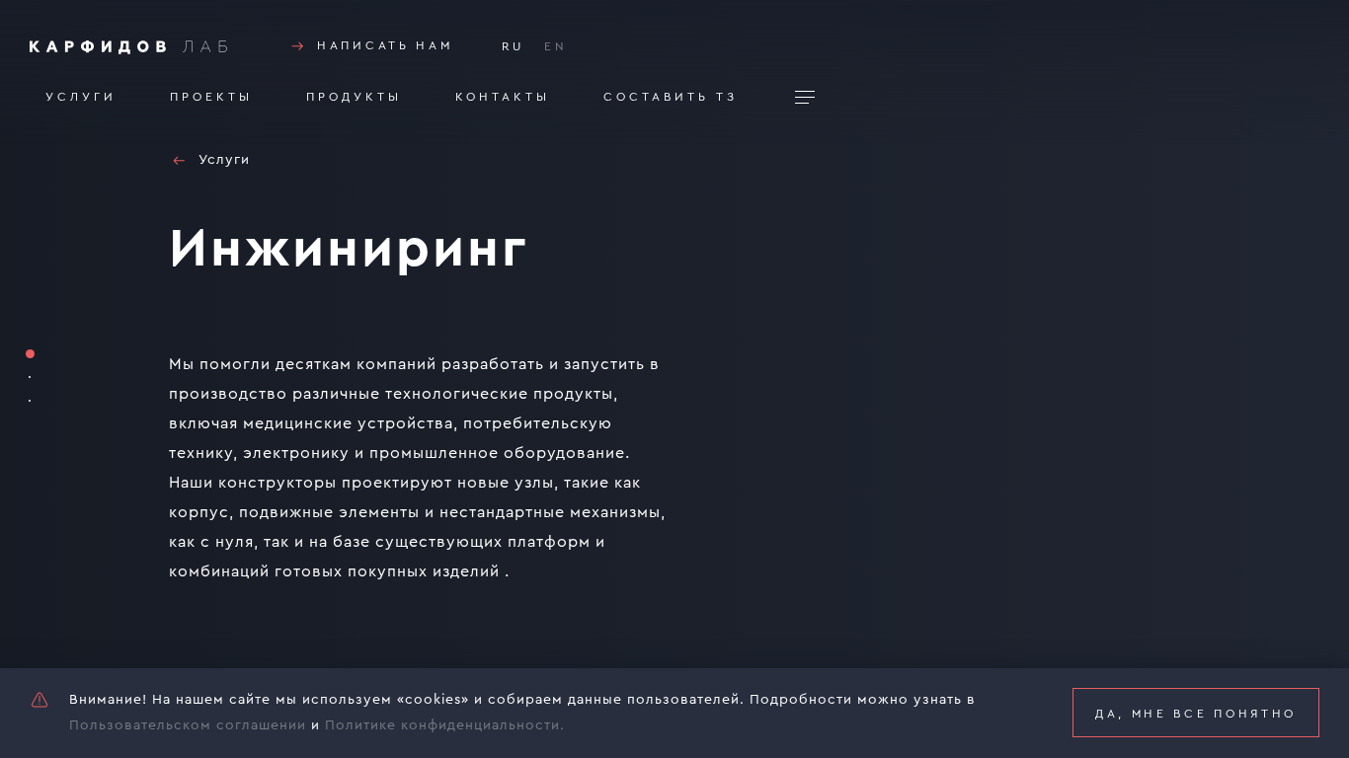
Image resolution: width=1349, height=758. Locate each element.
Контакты (502, 97)
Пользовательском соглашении (187, 725)
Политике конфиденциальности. (445, 725)
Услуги (81, 97)
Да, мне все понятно (1196, 714)
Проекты (211, 97)
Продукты (354, 97)
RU (513, 46)
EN (556, 46)
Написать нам (384, 45)
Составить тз (670, 97)
